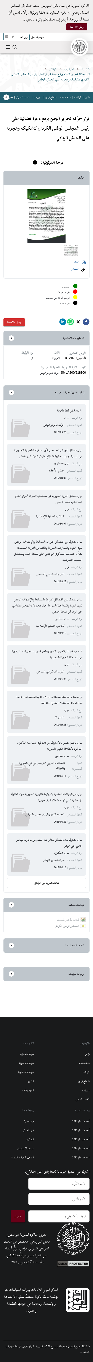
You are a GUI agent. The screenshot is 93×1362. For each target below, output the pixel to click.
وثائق (87, 97)
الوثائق (52, 69)
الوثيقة (76, 261)
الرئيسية (86, 69)
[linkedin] (62, 323)
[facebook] (86, 323)
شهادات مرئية (27, 1054)
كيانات (77, 97)
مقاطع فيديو (50, 97)
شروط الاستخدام (25, 1148)
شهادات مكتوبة (26, 1072)
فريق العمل (28, 1130)
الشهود (30, 1081)
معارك (10, 97)
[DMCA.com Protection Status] (73, 1262)
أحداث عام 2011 (81, 1121)
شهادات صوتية (26, 1063)
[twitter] (78, 323)
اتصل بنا (30, 1139)
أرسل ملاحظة (77, 27)
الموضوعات (28, 1090)
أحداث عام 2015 (81, 1157)
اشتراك (17, 1216)
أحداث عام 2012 (81, 1130)
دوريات (37, 97)
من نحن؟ (29, 1121)
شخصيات (65, 97)
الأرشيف (69, 69)
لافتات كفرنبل (23, 97)
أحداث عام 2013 (81, 1139)
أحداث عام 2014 (81, 1148)
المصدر (75, 269)
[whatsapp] (70, 323)
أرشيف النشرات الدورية (22, 1157)
